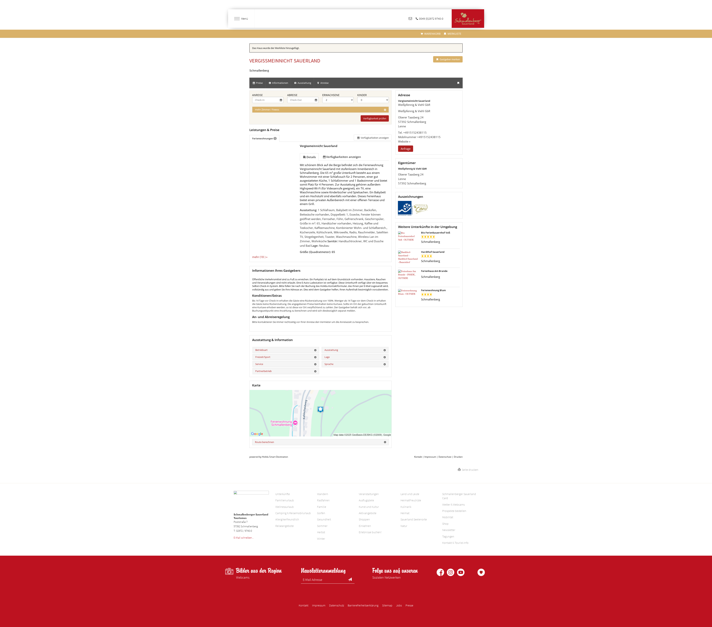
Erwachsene (330, 95)
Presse (409, 605)
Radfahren (323, 500)
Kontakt (418, 456)
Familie (321, 507)
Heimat (404, 513)
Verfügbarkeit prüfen (374, 118)
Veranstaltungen (369, 494)
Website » (404, 141)
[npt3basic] (467, 19)
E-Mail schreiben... (244, 537)
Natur (403, 526)
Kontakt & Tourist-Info (455, 543)
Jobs (399, 605)
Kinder (362, 95)
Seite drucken (469, 470)
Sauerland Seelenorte (413, 519)
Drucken (458, 456)
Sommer (322, 526)
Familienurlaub (284, 500)
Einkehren (365, 526)
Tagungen (448, 536)
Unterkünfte (282, 494)
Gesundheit (324, 519)
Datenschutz (445, 456)
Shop (445, 523)
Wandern (322, 494)
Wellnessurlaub (284, 507)
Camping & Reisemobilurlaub (293, 513)
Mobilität (447, 517)
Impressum (430, 456)
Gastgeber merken (449, 59)
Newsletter (448, 530)
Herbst (321, 532)
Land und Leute (409, 494)
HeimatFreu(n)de (410, 500)
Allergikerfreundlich (287, 519)
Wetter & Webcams (453, 504)
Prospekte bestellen (454, 511)
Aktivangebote (367, 513)
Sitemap (387, 605)
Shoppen (364, 519)
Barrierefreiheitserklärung (363, 605)
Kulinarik (405, 507)
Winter (321, 538)
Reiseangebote (284, 526)
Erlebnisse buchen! (370, 532)
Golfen (321, 513)
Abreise (292, 95)
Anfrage (406, 148)
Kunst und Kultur (369, 507)
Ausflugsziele (366, 500)
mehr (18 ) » (259, 257)
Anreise (257, 95)
